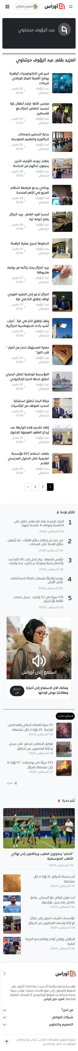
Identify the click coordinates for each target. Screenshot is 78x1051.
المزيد (9, 783)
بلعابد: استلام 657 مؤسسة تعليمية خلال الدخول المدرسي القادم (28, 459)
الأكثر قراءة (67, 513)
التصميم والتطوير (61, 1025)
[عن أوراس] (39, 973)
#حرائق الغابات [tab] (65, 716)
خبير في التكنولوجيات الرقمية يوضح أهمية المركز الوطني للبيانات (29, 78)
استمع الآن (17, 691)
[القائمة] (71, 6)
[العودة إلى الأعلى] (6, 1042)
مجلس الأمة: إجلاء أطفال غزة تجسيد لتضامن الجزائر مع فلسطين (29, 109)
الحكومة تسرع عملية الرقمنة (30, 244)
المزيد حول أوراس (54, 999)
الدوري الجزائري (24, 6)
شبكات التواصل (62, 1017)
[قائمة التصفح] (7, 6)
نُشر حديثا (68, 801)
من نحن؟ (67, 1010)
